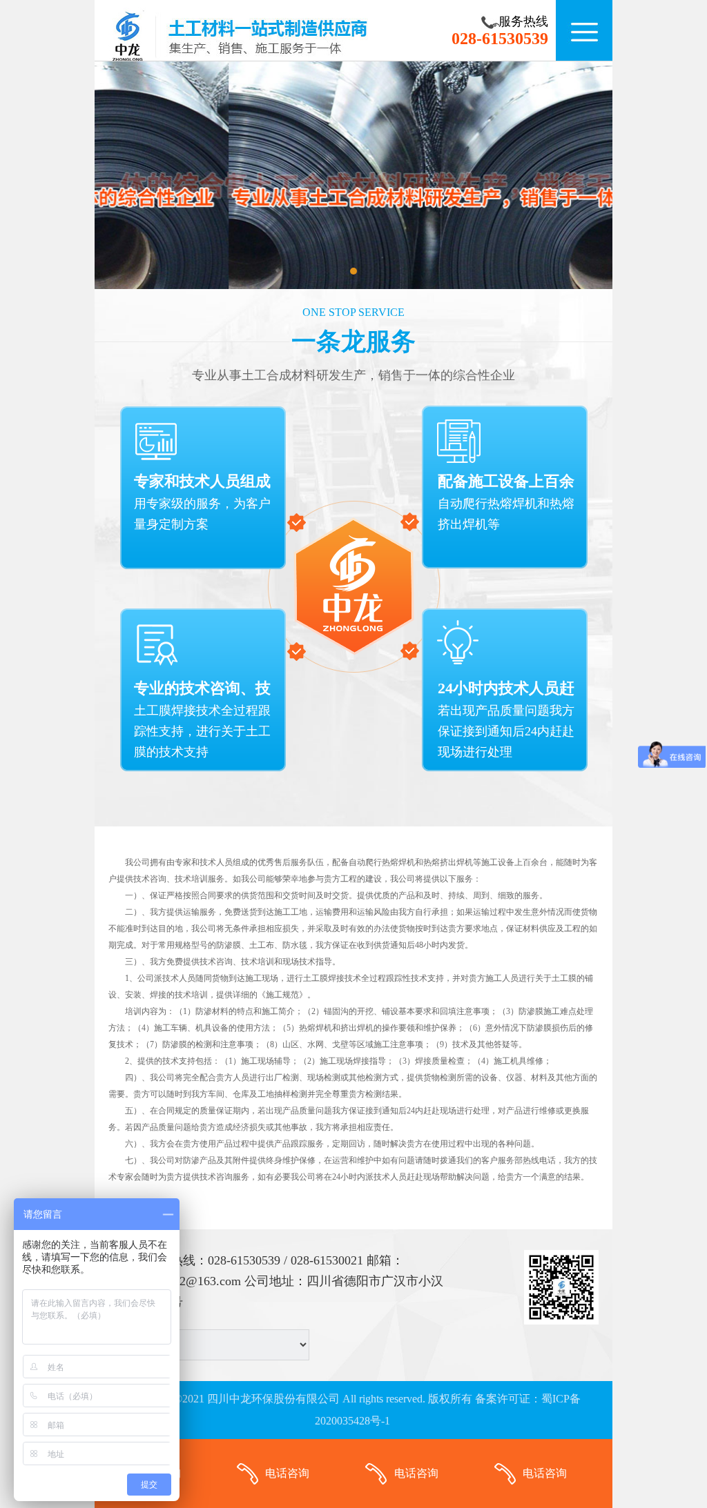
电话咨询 (287, 1473)
